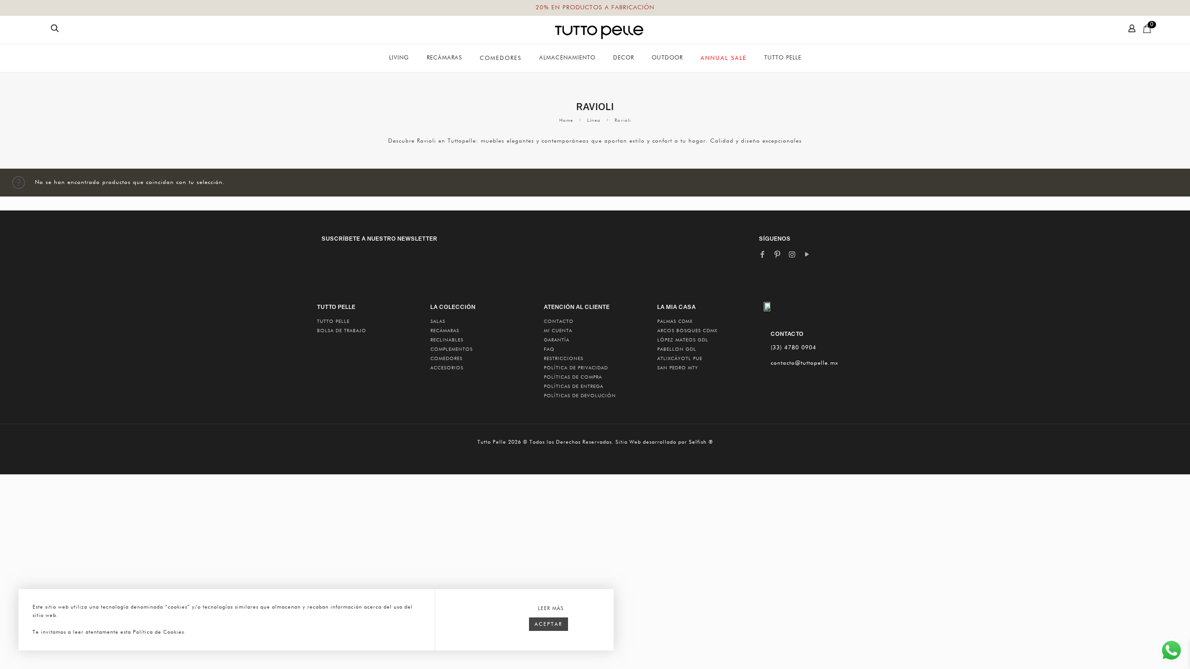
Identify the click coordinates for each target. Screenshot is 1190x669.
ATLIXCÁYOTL (679, 358)
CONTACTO (559, 321)
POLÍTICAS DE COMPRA (573, 377)
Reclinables (446, 340)
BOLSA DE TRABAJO (341, 330)
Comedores (446, 358)
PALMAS (675, 321)
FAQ (549, 349)
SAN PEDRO (677, 368)
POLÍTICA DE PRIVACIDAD (576, 368)
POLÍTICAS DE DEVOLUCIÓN (580, 396)
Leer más (551, 608)
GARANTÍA (556, 340)
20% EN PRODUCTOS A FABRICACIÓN (595, 8)
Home (566, 120)
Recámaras (444, 330)
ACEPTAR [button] (548, 624)
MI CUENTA (558, 330)
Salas (437, 321)
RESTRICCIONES (563, 358)
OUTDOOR (667, 58)
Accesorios (446, 368)
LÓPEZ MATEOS (682, 340)
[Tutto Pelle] (599, 30)
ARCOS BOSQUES (687, 330)
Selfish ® (701, 442)
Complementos (451, 349)
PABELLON (676, 349)
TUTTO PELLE (333, 321)
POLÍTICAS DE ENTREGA (573, 386)
